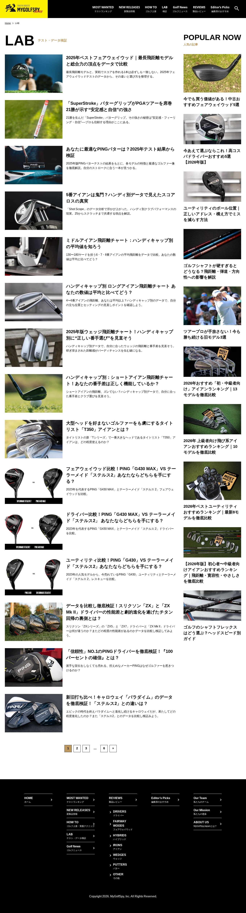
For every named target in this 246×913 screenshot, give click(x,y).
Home (8, 23)
